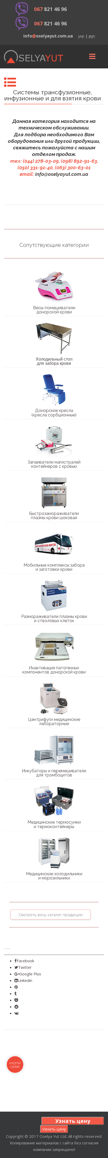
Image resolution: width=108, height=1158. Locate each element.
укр (81, 36)
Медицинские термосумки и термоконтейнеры (54, 824)
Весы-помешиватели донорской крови (54, 309)
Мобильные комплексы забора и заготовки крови (54, 567)
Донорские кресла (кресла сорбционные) (54, 412)
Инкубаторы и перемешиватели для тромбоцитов (54, 773)
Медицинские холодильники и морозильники (54, 875)
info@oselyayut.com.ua (61, 174)
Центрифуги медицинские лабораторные (54, 721)
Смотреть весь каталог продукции (51, 914)
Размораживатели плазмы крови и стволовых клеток (54, 618)
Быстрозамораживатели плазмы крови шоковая (54, 515)
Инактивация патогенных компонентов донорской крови (54, 670)
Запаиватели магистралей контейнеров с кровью (54, 464)
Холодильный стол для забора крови (54, 361)
